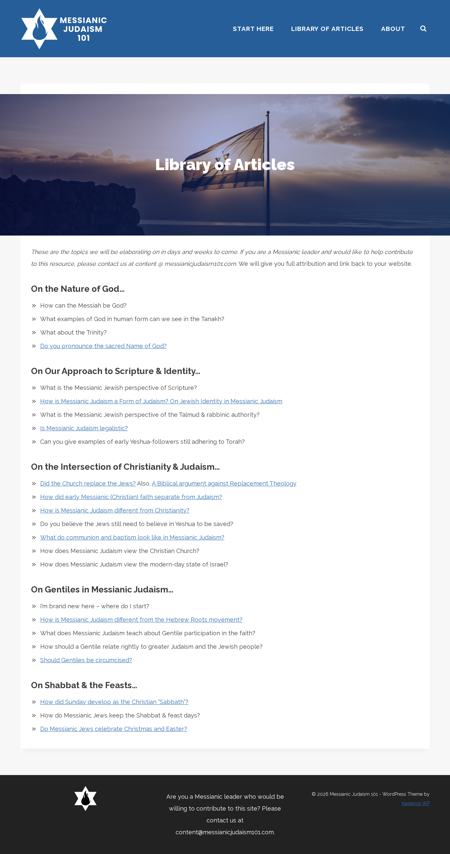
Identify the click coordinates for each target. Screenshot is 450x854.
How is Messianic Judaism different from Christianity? (114, 510)
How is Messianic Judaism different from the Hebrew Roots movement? (141, 619)
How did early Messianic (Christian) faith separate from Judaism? (131, 496)
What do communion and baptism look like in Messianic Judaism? (132, 537)
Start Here (253, 28)
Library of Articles (327, 28)
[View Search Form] (423, 28)
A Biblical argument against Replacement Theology (224, 483)
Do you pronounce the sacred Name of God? (103, 345)
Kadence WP (416, 803)
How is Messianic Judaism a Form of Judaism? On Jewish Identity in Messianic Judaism (161, 401)
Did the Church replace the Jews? (88, 483)
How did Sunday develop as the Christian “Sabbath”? (114, 701)
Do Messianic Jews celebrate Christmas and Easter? (113, 728)
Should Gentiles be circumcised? (86, 660)
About (393, 28)
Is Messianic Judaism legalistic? (84, 428)
